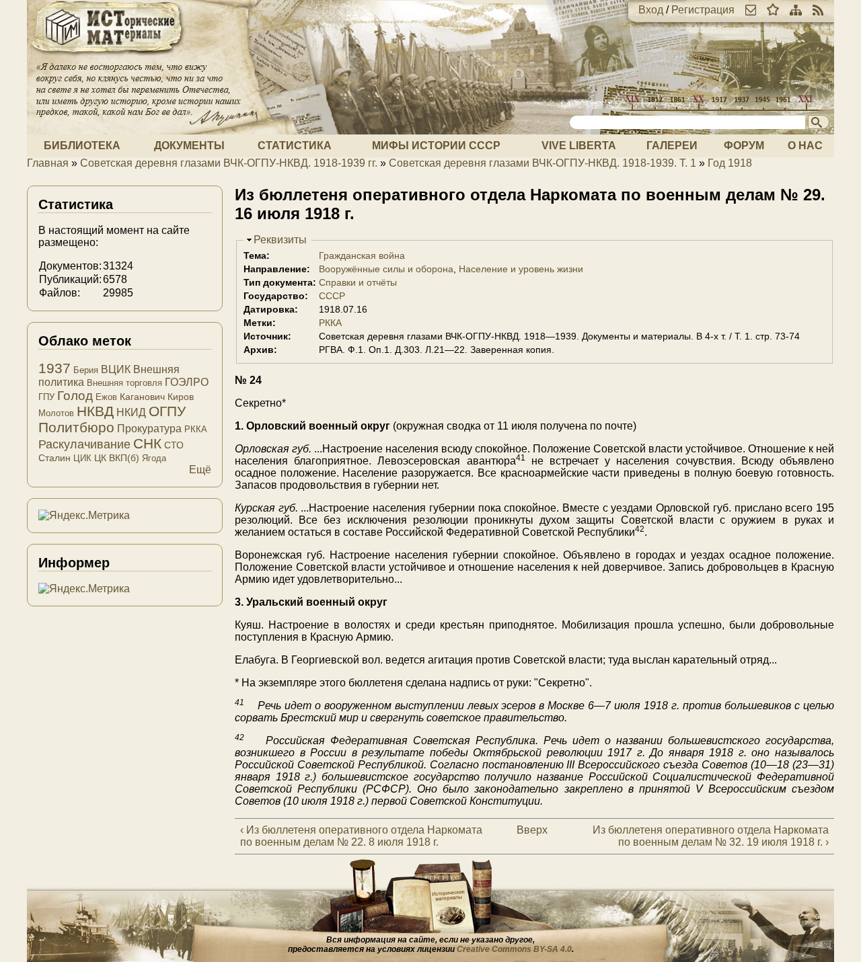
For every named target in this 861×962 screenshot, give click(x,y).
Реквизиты (280, 239)
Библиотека (82, 145)
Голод (75, 396)
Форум (744, 145)
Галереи (672, 145)
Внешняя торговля (124, 383)
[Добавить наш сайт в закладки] (773, 9)
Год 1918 (730, 163)
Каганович (142, 396)
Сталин (54, 457)
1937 (54, 368)
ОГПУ (167, 411)
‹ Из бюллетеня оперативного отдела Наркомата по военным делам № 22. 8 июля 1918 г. (361, 836)
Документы (189, 145)
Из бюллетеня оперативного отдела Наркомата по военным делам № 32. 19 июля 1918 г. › (711, 836)
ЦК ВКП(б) (116, 457)
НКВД (95, 411)
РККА (330, 322)
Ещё (200, 469)
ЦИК (82, 458)
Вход (650, 9)
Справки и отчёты (358, 282)
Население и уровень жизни (521, 269)
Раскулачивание (84, 444)
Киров (180, 396)
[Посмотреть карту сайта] (796, 9)
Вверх (528, 830)
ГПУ (46, 397)
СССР (332, 295)
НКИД (131, 412)
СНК (147, 443)
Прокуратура (149, 428)
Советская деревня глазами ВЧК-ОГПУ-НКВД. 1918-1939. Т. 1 (542, 163)
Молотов (56, 413)
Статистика (295, 145)
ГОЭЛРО (187, 382)
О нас (805, 145)
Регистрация (703, 9)
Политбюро (76, 427)
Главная (48, 163)
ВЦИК (115, 369)
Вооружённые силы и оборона (386, 269)
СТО (174, 445)
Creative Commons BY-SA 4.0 (514, 949)
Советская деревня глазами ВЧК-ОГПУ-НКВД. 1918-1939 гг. (228, 163)
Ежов (106, 397)
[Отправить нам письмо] (750, 9)
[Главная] (107, 55)
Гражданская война (362, 255)
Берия (85, 370)
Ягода (154, 458)
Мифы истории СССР (436, 145)
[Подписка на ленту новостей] (818, 9)
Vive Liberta (578, 145)
